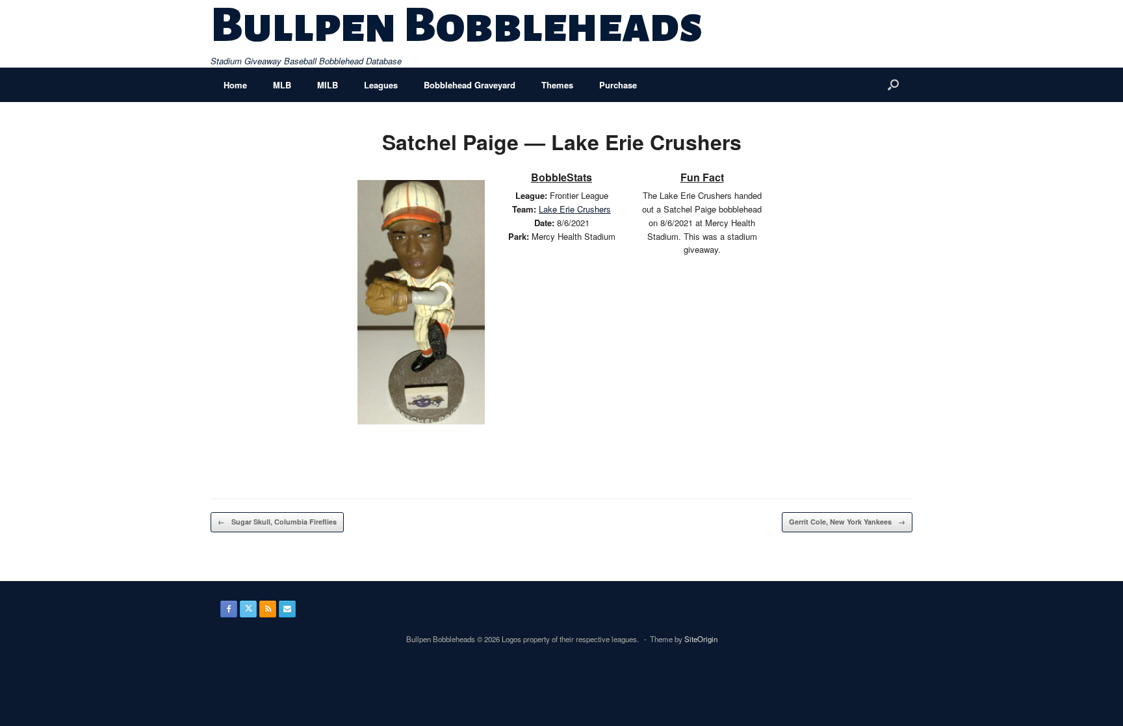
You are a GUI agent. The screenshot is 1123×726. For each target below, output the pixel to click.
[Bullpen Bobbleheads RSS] (267, 609)
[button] (893, 85)
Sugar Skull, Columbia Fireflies (277, 521)
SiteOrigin (700, 639)
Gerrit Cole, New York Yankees (847, 521)
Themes (557, 85)
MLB (282, 85)
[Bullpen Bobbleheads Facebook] (228, 609)
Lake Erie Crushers (575, 209)
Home (235, 85)
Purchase (618, 85)
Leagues (381, 85)
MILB (327, 85)
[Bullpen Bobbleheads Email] (287, 609)
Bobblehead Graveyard (469, 85)
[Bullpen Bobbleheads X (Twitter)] (248, 609)
